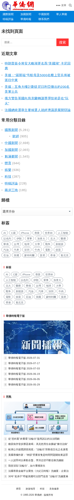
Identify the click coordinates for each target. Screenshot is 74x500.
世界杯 (49, 232)
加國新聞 (25, 14)
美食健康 (54, 488)
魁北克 (64, 255)
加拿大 (41, 238)
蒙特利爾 (29, 255)
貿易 (42, 255)
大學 (37, 244)
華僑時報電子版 (15, 315)
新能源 (59, 244)
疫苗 (58, 249)
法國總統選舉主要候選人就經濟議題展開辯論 (38, 110)
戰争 (47, 244)
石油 (6, 255)
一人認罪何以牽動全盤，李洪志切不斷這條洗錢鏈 (36, 460)
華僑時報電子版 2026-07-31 (24, 357)
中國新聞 (43, 14)
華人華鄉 (61, 14)
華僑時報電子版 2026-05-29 (24, 384)
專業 (37, 232)
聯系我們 (43, 19)
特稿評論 (8, 19)
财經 (15, 136)
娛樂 (8, 170)
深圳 (26, 249)
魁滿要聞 (11, 156)
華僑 (6, 244)
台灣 (16, 244)
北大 (53, 238)
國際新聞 (8, 14)
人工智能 (63, 232)
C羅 (13, 232)
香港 (53, 255)
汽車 (16, 249)
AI (4, 232)
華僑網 (38, 494)
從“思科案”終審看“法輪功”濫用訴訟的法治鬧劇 (34, 438)
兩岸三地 (11, 190)
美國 (16, 255)
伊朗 (19, 238)
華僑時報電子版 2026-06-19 (24, 373)
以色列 (7, 238)
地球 (26, 244)
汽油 (6, 249)
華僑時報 (25, 19)
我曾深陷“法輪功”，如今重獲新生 (26, 465)
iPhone (25, 232)
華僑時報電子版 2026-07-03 (24, 368)
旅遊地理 (30, 488)
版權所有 (48, 494)
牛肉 (37, 249)
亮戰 (8, 396)
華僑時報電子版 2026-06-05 (24, 379)
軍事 (29, 238)
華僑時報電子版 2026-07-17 (24, 363)
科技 (8, 176)
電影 (47, 249)
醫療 (63, 238)
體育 (8, 163)
